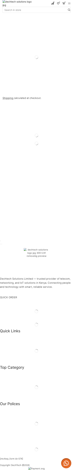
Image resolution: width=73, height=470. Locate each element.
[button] (66, 463)
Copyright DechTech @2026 (15, 465)
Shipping (8, 98)
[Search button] (69, 10)
